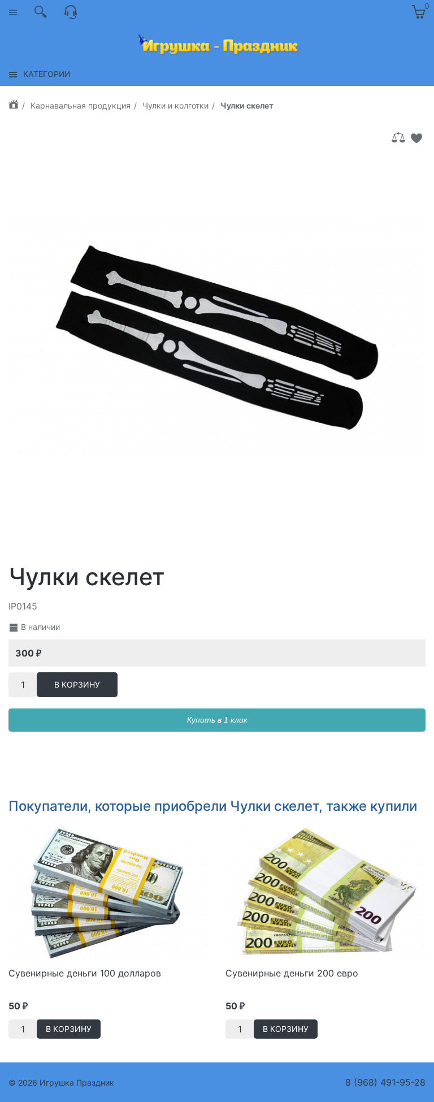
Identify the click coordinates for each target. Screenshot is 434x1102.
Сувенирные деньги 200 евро (291, 973)
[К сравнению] (398, 138)
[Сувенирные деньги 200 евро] (325, 891)
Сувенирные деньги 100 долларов (84, 973)
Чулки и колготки (175, 105)
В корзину (77, 684)
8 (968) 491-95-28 (385, 1082)
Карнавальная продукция (81, 105)
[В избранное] (416, 138)
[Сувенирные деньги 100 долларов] (108, 891)
